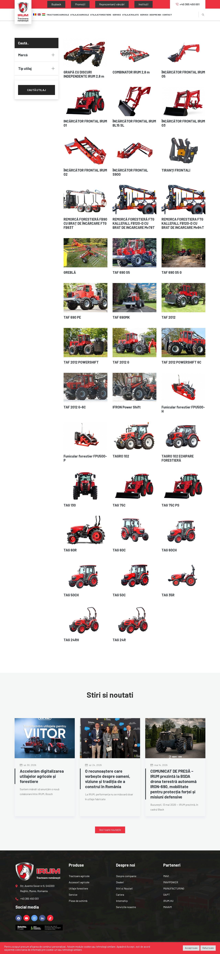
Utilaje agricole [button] (79, 14)
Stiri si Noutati (124, 888)
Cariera (120, 894)
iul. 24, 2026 (95, 765)
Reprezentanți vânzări (95, 4)
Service (73, 894)
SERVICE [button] (117, 14)
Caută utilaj (36, 90)
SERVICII (144, 14)
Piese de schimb (78, 900)
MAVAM (167, 907)
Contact (167, 14)
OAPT (166, 894)
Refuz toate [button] (208, 948)
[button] (110, 830)
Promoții (70, 4)
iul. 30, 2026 (29, 765)
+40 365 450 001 (190, 4)
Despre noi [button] (155, 14)
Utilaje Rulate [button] (130, 14)
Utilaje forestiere (78, 888)
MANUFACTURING (173, 888)
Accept (130, 946)
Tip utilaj (25, 68)
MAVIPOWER (170, 882)
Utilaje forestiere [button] (100, 14)
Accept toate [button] (191, 948)
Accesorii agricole (79, 882)
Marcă (23, 55)
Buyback (53, 4)
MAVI (166, 876)
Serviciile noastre (126, 907)
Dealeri (120, 882)
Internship (122, 900)
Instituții (121, 4)
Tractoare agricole (58, 14)
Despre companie (126, 876)
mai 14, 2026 (161, 765)
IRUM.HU (168, 900)
